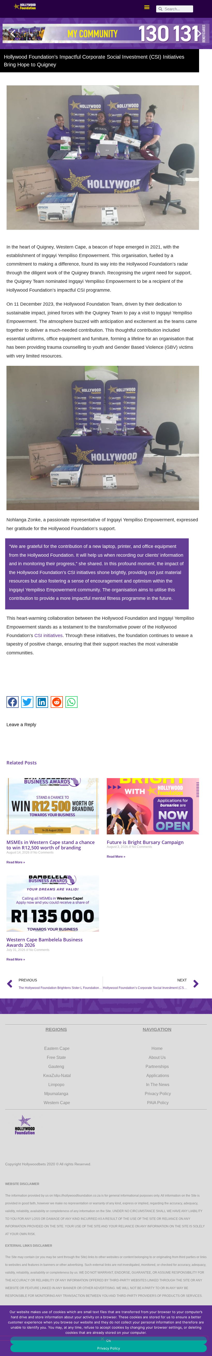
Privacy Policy (108, 1348)
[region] (106, 33)
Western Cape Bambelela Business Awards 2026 (44, 942)
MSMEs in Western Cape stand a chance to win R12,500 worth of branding (50, 845)
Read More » (15, 862)
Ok (108, 1340)
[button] (146, 7)
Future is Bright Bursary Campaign (145, 842)
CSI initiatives (48, 635)
